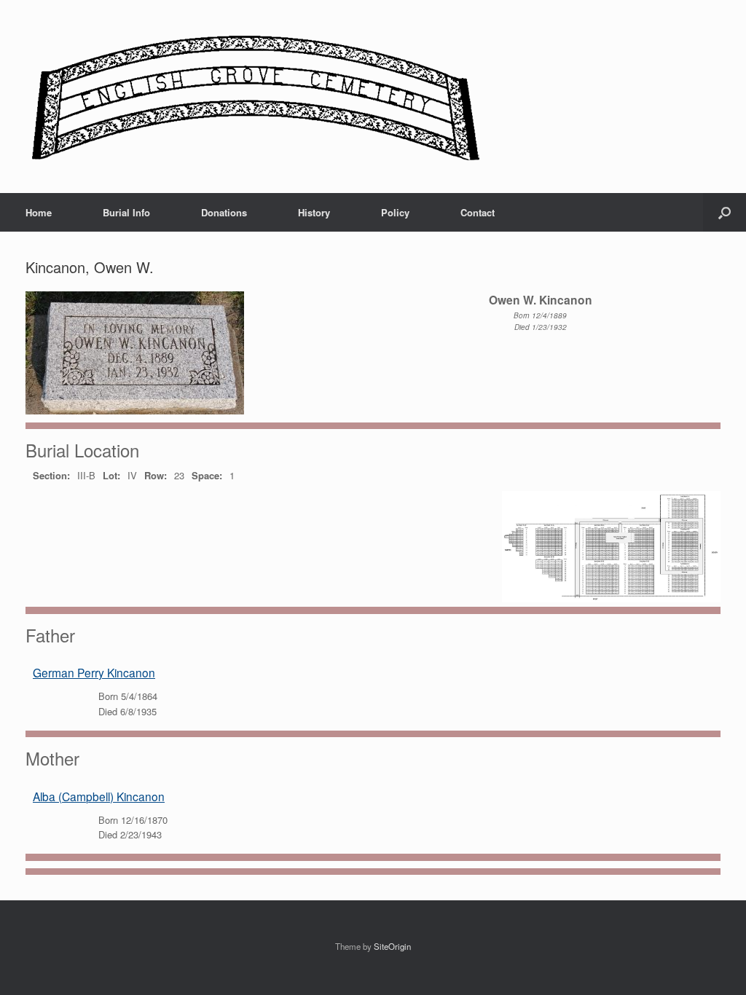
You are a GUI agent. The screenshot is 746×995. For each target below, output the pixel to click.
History (314, 212)
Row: (155, 475)
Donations (224, 212)
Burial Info (126, 212)
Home (38, 212)
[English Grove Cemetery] (253, 96)
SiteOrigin (392, 946)
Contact (477, 212)
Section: (51, 475)
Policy (395, 212)
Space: (207, 475)
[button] (724, 212)
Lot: (111, 475)
